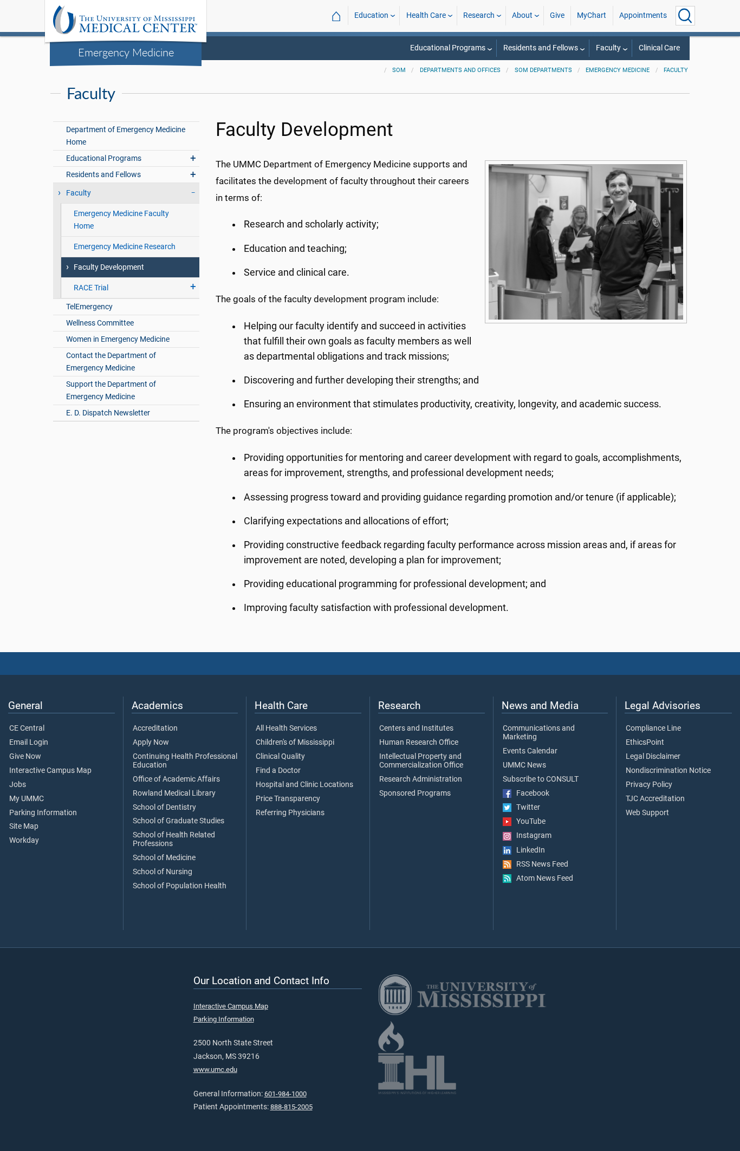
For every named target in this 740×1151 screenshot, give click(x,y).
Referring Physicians (290, 813)
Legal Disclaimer (653, 756)
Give (557, 15)
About (522, 15)
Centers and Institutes (416, 728)
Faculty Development (109, 267)
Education (371, 15)
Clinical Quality (280, 756)
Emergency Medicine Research (125, 246)
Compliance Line (653, 728)
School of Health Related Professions (174, 839)
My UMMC (26, 799)
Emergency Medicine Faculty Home (121, 220)
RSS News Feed (539, 864)
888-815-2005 (291, 1107)
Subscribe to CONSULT (541, 779)
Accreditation (155, 728)
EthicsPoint (645, 742)
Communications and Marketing (539, 733)
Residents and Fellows (540, 48)
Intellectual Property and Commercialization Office (421, 761)
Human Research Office (418, 742)
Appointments (643, 15)
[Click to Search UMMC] (685, 15)
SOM (399, 70)
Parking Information (43, 813)
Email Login (28, 742)
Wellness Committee (100, 323)
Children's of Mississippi (295, 742)
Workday (24, 840)
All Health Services (286, 728)
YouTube (528, 821)
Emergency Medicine (126, 52)
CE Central (26, 728)
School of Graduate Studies (178, 821)
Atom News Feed (542, 878)
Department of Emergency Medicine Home (125, 136)
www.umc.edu (215, 1069)
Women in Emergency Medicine (118, 339)
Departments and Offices (460, 70)
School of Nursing (162, 872)
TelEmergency (89, 306)
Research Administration (420, 779)
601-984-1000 (285, 1094)
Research (479, 15)
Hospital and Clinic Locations (304, 785)
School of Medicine (164, 858)
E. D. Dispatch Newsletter (108, 413)
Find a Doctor (278, 770)
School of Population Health (179, 886)
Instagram (531, 835)
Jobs (17, 785)
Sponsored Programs (415, 793)
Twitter (525, 807)
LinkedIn (528, 850)
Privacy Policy (649, 785)
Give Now (25, 756)
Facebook (530, 793)
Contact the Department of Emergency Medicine (111, 362)
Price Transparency (288, 799)
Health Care (426, 15)
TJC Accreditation (655, 799)
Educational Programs (447, 48)
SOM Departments (543, 70)
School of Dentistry (164, 807)
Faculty (608, 48)
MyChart (591, 15)
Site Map (23, 826)
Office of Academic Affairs (176, 779)
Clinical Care (659, 48)
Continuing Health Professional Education (185, 761)
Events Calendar (530, 751)
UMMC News (524, 765)
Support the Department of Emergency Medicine (111, 390)
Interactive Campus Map (50, 770)
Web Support (647, 813)
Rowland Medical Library (174, 793)
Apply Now (151, 742)
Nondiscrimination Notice (668, 770)
